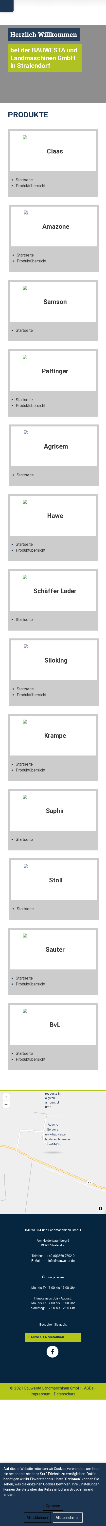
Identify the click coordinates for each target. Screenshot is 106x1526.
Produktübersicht (30, 185)
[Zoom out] (6, 1104)
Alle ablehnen (37, 1518)
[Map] (53, 1152)
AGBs (89, 1388)
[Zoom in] (6, 1097)
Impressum (40, 1394)
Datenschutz (64, 1394)
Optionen (53, 1506)
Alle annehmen (67, 1518)
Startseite (24, 180)
